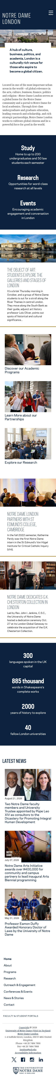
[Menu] (51, 13)
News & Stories (14, 998)
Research (10, 978)
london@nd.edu (28, 1049)
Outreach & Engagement (19, 985)
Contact (9, 1004)
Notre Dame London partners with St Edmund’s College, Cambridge (22, 521)
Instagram (32, 1060)
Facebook (23, 1060)
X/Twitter (14, 1060)
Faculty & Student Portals (20, 1016)
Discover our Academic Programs (22, 370)
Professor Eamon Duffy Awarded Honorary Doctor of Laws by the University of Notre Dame (27, 928)
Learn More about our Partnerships (21, 417)
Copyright (24, 1027)
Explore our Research (21, 462)
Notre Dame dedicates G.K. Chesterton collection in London (28, 602)
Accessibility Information (28, 1052)
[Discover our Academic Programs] (28, 363)
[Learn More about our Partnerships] (28, 410)
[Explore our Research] (28, 457)
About (8, 965)
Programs (10, 972)
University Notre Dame (28, 3)
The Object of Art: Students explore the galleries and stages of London (26, 277)
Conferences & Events (18, 991)
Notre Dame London (16, 18)
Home (7, 959)
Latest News (14, 761)
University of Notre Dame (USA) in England (28, 1030)
